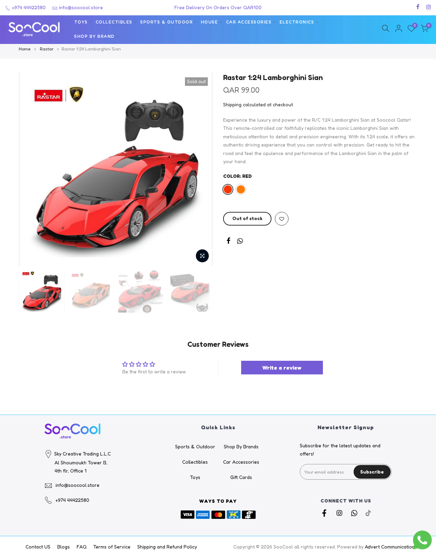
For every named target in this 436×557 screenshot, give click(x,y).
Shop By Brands (241, 446)
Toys (81, 22)
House (209, 22)
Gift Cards (241, 477)
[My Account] (398, 29)
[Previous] (30, 169)
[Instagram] (340, 512)
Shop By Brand (94, 36)
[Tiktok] (368, 512)
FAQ (82, 547)
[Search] (385, 29)
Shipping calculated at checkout (258, 104)
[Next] (201, 169)
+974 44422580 (28, 7)
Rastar (46, 48)
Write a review (281, 367)
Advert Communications (391, 547)
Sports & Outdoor (166, 22)
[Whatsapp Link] (240, 241)
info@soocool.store (81, 7)
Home (25, 48)
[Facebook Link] (228, 241)
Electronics (297, 22)
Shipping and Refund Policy (167, 547)
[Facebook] (325, 512)
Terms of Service (111, 547)
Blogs (63, 547)
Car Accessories (249, 22)
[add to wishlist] (281, 219)
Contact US (38, 547)
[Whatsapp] (355, 512)
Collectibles (114, 22)
